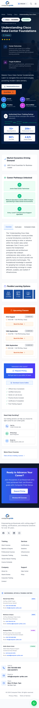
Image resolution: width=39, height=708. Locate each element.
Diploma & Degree (7, 548)
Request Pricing (21, 371)
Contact (4, 581)
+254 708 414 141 (10, 621)
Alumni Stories (6, 574)
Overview (9, 227)
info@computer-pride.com (14, 608)
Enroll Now (7, 92)
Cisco (15, 14)
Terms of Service (25, 696)
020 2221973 (13, 670)
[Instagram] (19, 533)
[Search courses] (31, 4)
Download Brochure (13, 86)
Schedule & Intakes (28, 227)
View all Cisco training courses (13, 455)
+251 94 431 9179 (10, 653)
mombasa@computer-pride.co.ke (16, 623)
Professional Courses (8, 552)
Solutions (24, 548)
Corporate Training (7, 555)
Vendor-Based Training (9, 558)
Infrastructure (25, 552)
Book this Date (18, 324)
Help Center (24, 571)
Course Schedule (7, 562)
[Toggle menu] (35, 4)
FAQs (22, 574)
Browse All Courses (19, 498)
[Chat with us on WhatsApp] (34, 703)
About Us (4, 571)
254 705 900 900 (14, 668)
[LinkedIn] (14, 533)
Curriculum (18, 227)
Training (9, 14)
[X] (9, 533)
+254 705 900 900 (10, 605)
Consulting (24, 555)
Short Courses (6, 545)
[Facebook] (3, 533)
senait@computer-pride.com (15, 655)
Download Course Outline (21, 382)
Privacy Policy (13, 696)
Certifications (25, 545)
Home (3, 14)
